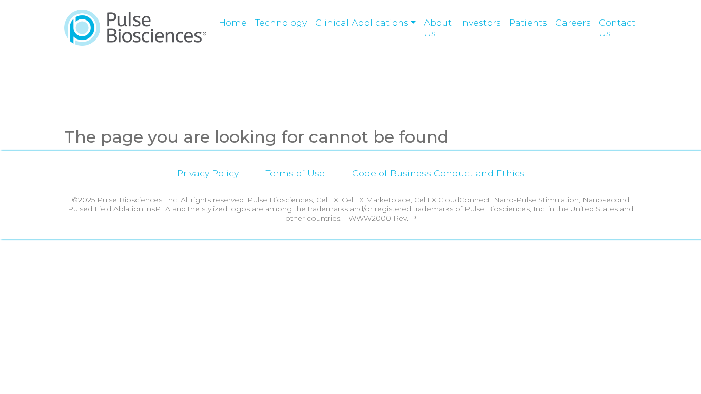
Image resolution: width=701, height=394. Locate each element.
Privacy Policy (208, 173)
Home (233, 22)
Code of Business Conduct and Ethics (438, 173)
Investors (480, 22)
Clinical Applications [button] (361, 22)
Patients (528, 22)
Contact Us (617, 27)
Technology (281, 22)
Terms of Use (295, 173)
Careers (573, 22)
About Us (438, 27)
